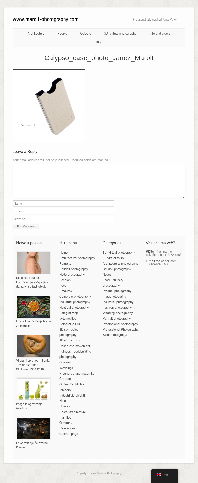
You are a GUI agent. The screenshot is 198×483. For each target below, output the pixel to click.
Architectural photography (77, 258)
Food (62, 285)
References (67, 428)
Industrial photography (74, 301)
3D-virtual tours (70, 340)
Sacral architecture (72, 411)
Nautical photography (74, 307)
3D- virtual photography (120, 33)
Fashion (65, 279)
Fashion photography (117, 307)
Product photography (117, 290)
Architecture (36, 33)
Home (63, 252)
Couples (65, 362)
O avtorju (65, 422)
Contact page (68, 433)
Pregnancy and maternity (76, 373)
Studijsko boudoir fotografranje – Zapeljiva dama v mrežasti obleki (32, 282)
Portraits (65, 263)
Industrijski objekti (72, 395)
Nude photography (72, 274)
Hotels (63, 400)
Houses (64, 406)
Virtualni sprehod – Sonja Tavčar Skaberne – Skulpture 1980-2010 (33, 364)
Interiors (65, 389)
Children (65, 378)
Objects (85, 33)
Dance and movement (74, 345)
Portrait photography (117, 318)
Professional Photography (121, 329)
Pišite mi (152, 251)
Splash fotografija (115, 334)
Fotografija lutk (69, 323)
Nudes (107, 274)
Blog (99, 42)
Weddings (66, 367)
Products (65, 290)
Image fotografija (114, 296)
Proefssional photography (120, 323)
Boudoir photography (73, 268)
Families (65, 417)
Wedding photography (118, 312)
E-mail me (153, 260)
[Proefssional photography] (99, 21)
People (62, 33)
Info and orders (159, 33)
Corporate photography (75, 296)
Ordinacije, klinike (71, 384)
